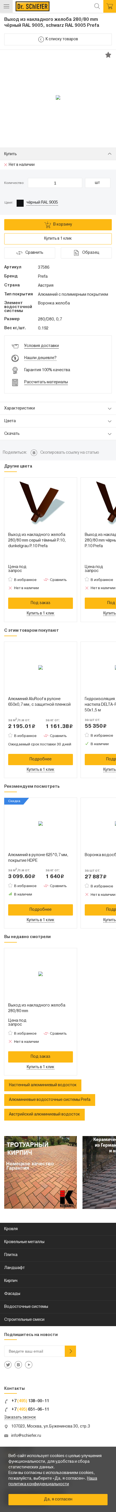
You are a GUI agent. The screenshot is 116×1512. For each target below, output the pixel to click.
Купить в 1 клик (58, 239)
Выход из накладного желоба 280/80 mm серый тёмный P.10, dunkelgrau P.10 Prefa (37, 540)
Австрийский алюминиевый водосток (44, 1114)
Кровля (11, 1229)
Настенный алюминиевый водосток (43, 1085)
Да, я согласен (58, 1499)
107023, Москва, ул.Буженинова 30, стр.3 (50, 1426)
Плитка (10, 1255)
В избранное (25, 580)
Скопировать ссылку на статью (69, 453)
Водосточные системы (26, 1307)
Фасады (12, 1294)
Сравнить (58, 580)
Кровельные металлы (24, 1242)
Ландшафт (14, 1268)
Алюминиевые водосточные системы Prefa (49, 1100)
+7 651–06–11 (30, 1409)
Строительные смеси (24, 1320)
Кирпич (10, 1281)
